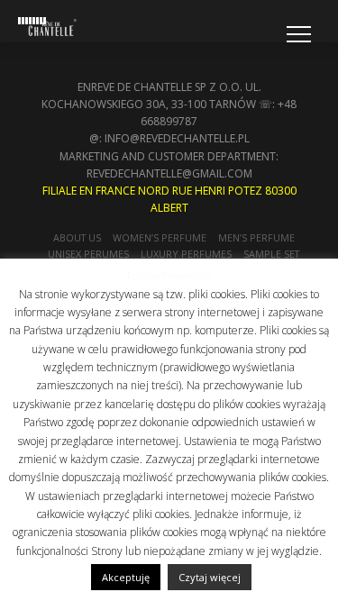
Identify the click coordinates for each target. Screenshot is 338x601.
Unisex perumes (88, 253)
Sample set (271, 253)
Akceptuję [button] (126, 577)
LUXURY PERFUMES (186, 253)
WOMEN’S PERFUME (159, 237)
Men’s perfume (256, 237)
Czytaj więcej (209, 577)
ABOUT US (77, 237)
